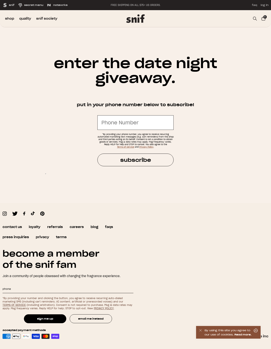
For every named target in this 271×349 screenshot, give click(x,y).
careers (77, 227)
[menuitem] (135, 18)
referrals (55, 227)
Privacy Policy (146, 147)
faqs (109, 227)
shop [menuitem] (9, 18)
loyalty (34, 227)
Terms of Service (125, 147)
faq (254, 5)
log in (264, 5)
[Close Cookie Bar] (200, 332)
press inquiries (16, 237)
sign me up (45, 318)
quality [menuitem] (25, 18)
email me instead (91, 318)
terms (61, 237)
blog (94, 227)
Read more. (243, 334)
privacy (42, 237)
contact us (12, 227)
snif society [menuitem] (46, 18)
